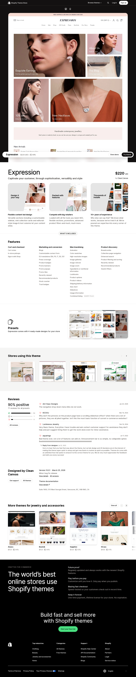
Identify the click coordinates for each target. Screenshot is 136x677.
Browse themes (94, 3)
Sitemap (61, 671)
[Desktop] (65, 9)
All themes (27, 481)
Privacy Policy (28, 671)
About (107, 649)
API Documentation (88, 653)
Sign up (123, 3)
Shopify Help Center (88, 649)
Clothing (35, 649)
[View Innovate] (79, 324)
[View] (21, 371)
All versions (54, 476)
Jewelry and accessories (41, 657)
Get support (14, 481)
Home (34, 661)
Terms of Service (14, 671)
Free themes (61, 653)
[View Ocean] (92, 324)
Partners (108, 653)
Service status (110, 661)
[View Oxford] (104, 324)
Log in (114, 3)
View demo (114, 155)
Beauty (35, 653)
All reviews (14, 425)
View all (114, 505)
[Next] (126, 355)
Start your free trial (68, 629)
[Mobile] (70, 9)
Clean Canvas (123, 178)
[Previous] (121, 355)
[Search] (108, 2)
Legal (107, 657)
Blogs (83, 661)
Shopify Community (88, 657)
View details (43, 476)
